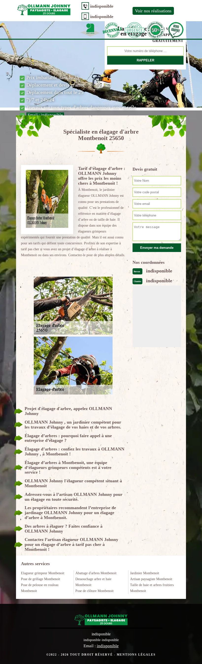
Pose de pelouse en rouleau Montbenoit (39, 588)
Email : (45, 115)
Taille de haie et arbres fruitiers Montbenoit (152, 588)
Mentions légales (136, 654)
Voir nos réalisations (153, 10)
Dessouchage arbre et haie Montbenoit (93, 582)
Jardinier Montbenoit (144, 573)
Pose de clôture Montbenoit (94, 591)
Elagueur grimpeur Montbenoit (42, 573)
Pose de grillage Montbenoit (40, 579)
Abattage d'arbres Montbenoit (96, 573)
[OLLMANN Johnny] (44, 9)
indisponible (101, 6)
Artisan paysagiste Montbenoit (151, 579)
